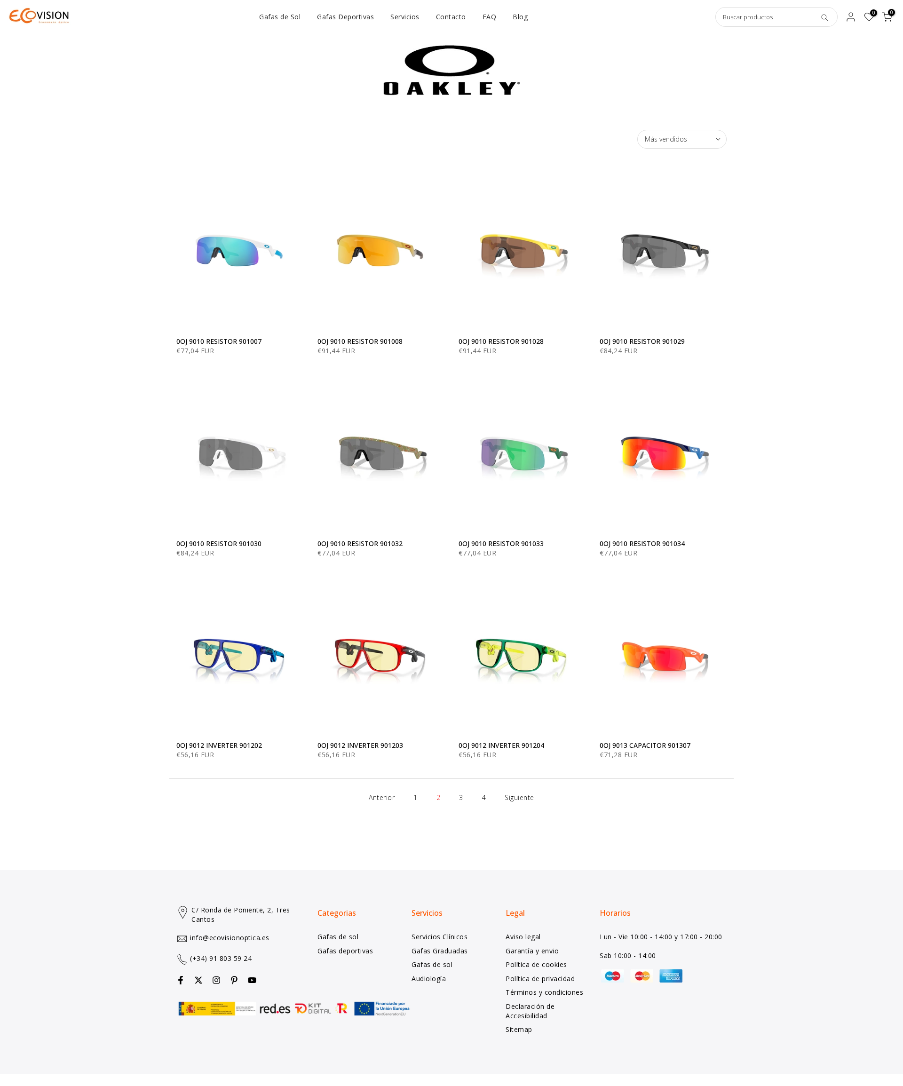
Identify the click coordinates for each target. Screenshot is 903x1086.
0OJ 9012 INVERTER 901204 (501, 745)
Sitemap (519, 1029)
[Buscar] (824, 17)
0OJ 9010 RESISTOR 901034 (642, 543)
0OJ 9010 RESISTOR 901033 (501, 543)
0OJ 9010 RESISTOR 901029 (642, 341)
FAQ (490, 16)
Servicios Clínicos (439, 936)
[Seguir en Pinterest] (234, 980)
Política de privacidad (540, 978)
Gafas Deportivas (345, 16)
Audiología (429, 978)
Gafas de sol (337, 936)
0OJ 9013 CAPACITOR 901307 (645, 745)
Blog (520, 16)
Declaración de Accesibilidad (530, 1011)
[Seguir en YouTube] (252, 980)
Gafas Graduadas (440, 950)
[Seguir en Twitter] (198, 980)
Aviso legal (523, 936)
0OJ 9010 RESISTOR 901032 (360, 543)
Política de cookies (536, 964)
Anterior (382, 797)
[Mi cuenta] (850, 17)
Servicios (405, 16)
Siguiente (519, 797)
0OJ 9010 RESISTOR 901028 (501, 341)
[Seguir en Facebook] (180, 980)
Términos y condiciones (544, 992)
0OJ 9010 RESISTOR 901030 (218, 543)
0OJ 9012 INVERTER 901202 (219, 745)
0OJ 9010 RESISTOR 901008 (360, 341)
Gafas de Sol (280, 16)
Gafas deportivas (345, 950)
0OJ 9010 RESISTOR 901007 (218, 341)
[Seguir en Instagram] (216, 980)
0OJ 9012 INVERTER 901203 (360, 745)
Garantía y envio (532, 950)
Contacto (451, 16)
